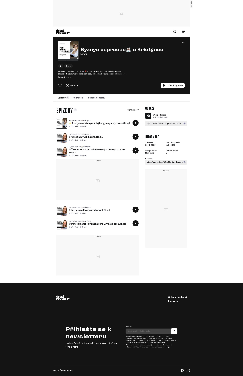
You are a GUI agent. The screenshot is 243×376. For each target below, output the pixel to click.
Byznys (68, 66)
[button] (175, 32)
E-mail (128, 326)
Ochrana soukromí (177, 297)
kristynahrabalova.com (160, 117)
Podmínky (173, 301)
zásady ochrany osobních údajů (158, 347)
